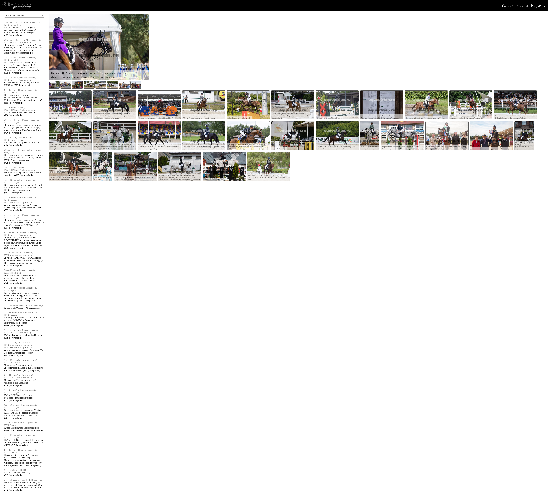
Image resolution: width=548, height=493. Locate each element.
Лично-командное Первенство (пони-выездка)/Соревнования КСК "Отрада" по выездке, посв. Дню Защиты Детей (23, 127)
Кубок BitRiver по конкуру (17, 472)
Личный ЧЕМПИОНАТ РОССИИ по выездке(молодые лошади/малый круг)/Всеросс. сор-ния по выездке (23, 260)
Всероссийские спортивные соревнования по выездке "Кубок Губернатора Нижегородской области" (23, 97)
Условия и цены (514, 5)
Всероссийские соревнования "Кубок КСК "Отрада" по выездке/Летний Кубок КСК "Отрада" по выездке (22, 413)
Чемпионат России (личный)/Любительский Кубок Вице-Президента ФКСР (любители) (23, 368)
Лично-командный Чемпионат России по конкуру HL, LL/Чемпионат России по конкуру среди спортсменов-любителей (23, 49)
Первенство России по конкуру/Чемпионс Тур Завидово (20, 381)
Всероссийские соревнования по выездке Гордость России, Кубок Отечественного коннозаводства (20, 278)
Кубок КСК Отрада (13, 308)
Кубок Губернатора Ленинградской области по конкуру (21, 429)
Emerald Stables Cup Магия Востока (21, 142)
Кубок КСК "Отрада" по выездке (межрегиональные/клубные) (20, 396)
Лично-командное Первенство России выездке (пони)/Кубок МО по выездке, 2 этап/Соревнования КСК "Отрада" (24, 222)
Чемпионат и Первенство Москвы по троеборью (423, 118)
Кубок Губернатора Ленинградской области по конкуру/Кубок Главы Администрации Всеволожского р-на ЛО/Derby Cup (22, 297)
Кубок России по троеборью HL (19, 112)
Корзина (538, 5)
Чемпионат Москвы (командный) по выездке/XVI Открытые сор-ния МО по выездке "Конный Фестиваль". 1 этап (23, 485)
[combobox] (24, 16)
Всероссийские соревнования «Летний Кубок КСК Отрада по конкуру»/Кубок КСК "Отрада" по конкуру (23, 187)
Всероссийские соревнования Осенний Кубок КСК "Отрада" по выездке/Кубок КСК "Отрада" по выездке (23, 157)
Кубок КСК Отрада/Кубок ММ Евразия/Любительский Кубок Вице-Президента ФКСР (23, 442)
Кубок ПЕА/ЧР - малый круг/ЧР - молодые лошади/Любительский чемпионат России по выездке (20, 30)
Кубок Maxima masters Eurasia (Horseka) (23, 335)
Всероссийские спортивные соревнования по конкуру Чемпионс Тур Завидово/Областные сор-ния (24, 350)
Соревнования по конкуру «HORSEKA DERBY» (156, 118)
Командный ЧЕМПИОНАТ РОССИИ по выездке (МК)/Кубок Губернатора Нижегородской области (24, 320)
